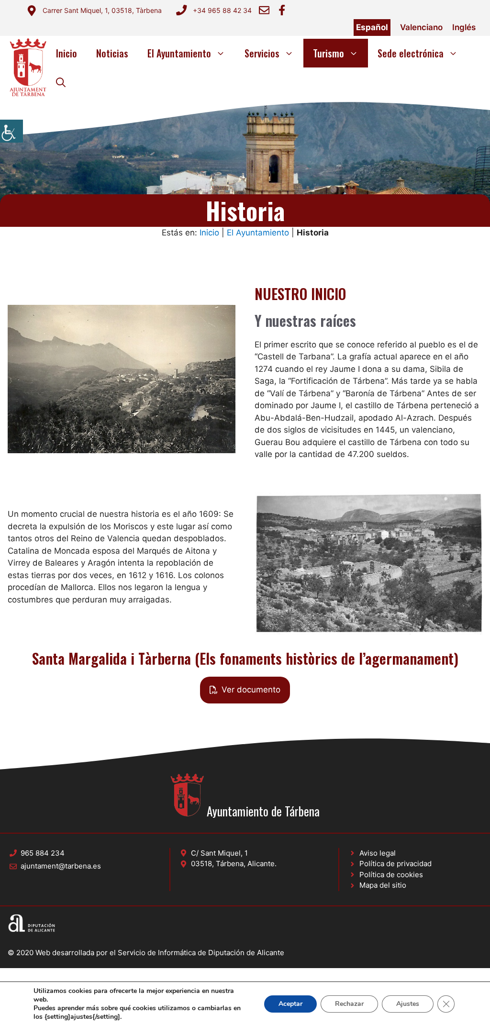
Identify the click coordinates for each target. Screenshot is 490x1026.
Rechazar (349, 1003)
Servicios (262, 53)
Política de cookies (391, 874)
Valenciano (421, 27)
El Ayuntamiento (179, 53)
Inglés (464, 27)
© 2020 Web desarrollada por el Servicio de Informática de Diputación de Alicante (146, 952)
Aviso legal (377, 853)
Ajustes (407, 1003)
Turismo (328, 53)
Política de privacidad (395, 863)
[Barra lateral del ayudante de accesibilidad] (11, 131)
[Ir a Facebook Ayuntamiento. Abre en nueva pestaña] (282, 10)
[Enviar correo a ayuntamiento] (264, 10)
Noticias (112, 53)
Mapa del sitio (382, 885)
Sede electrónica (411, 53)
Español (372, 27)
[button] (60, 81)
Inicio (66, 53)
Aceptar (290, 1003)
